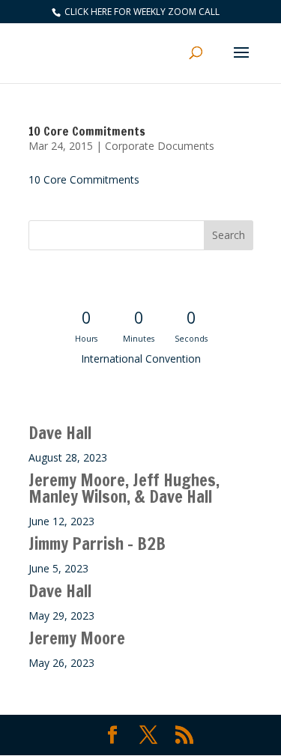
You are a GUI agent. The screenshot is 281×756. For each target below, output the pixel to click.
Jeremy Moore (76, 638)
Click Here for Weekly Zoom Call (141, 11)
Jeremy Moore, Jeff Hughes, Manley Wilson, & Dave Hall (124, 488)
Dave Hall (59, 432)
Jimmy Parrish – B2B (97, 543)
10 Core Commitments (86, 131)
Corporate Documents (159, 146)
